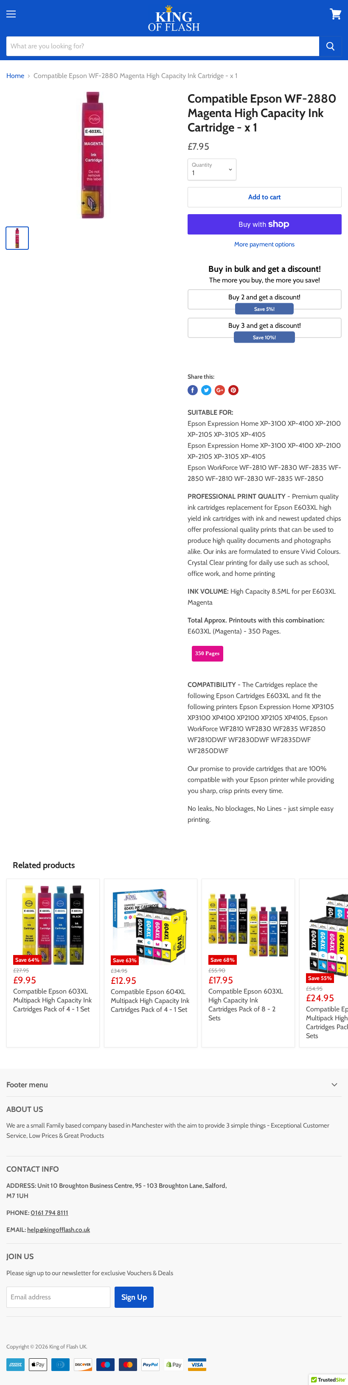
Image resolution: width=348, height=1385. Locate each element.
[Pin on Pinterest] (233, 390)
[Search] (330, 46)
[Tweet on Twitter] (206, 390)
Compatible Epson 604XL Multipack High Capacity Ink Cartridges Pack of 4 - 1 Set (150, 1001)
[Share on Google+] (220, 390)
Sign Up (134, 1297)
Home (15, 76)
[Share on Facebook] (193, 390)
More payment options (264, 244)
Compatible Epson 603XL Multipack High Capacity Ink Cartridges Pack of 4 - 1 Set (52, 1000)
